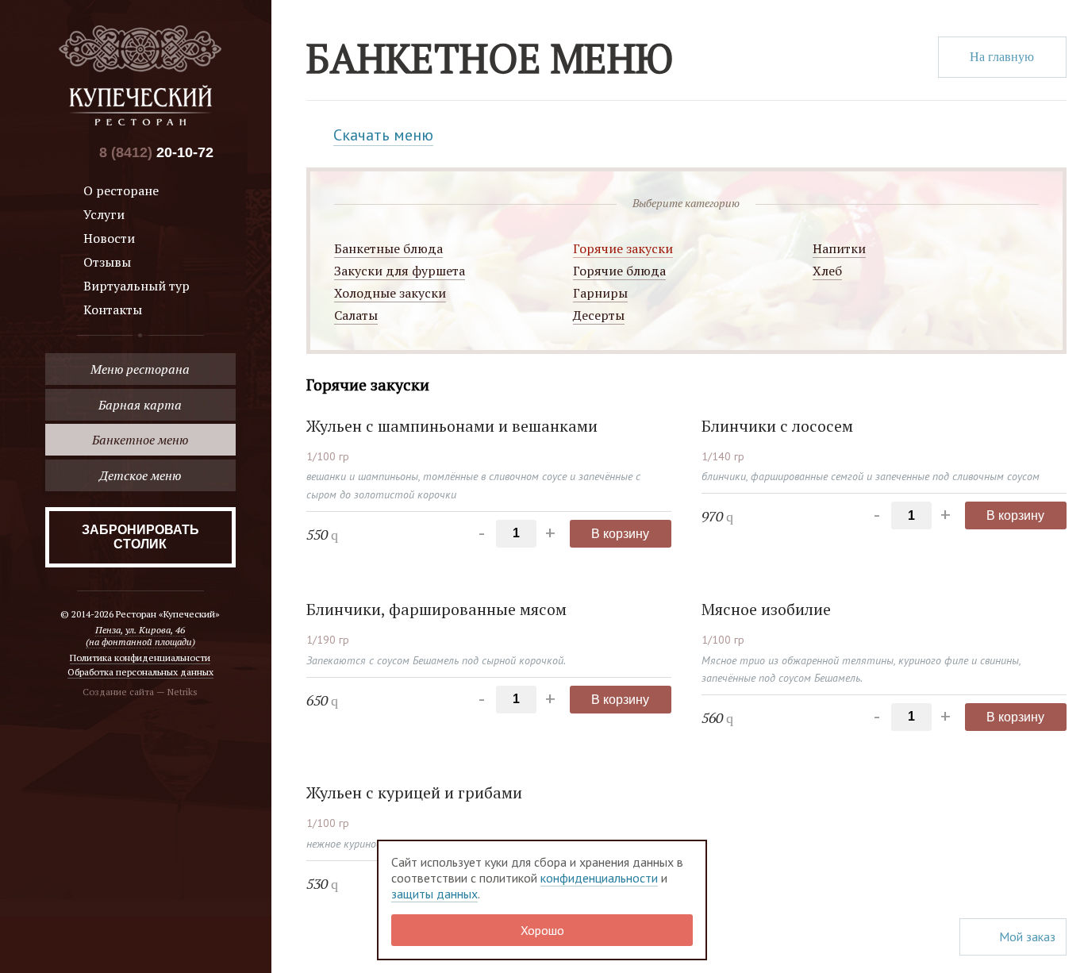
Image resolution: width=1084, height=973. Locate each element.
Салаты (356, 315)
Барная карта (140, 404)
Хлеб (827, 270)
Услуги (104, 214)
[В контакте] (78, 152)
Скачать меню (383, 135)
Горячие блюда (619, 270)
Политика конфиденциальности (140, 657)
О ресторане (121, 190)
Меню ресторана (140, 369)
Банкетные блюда (388, 248)
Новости (109, 238)
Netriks (182, 692)
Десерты (599, 315)
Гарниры (600, 293)
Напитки (839, 248)
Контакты (112, 309)
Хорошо (542, 930)
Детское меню (140, 475)
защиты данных (434, 894)
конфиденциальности (599, 878)
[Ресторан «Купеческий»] (140, 75)
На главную (1002, 56)
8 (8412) (156, 152)
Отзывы (107, 262)
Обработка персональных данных (140, 672)
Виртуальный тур (136, 285)
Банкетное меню (140, 439)
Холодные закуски (390, 293)
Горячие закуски (623, 248)
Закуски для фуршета (399, 270)
